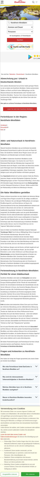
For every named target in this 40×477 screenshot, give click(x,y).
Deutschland (20, 74)
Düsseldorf (4, 127)
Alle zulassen (30, 474)
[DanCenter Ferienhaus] (20, 2)
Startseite (12, 74)
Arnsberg (4, 125)
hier (2, 439)
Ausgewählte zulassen (10, 474)
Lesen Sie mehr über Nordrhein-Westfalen (20, 109)
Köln (3, 130)
